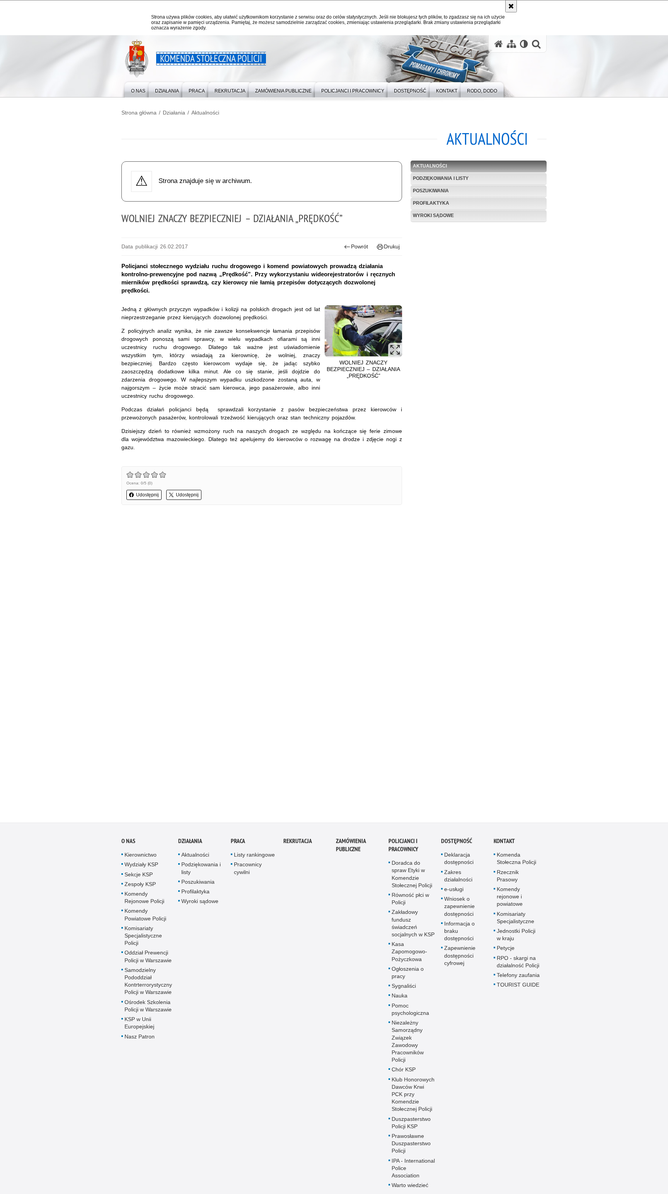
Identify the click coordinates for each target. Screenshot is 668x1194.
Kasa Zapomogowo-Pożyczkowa (409, 954)
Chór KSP (404, 1073)
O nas (128, 844)
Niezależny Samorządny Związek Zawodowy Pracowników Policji (408, 1044)
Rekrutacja (297, 844)
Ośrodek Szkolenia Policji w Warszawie (148, 1009)
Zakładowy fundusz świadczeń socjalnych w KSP (413, 926)
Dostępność (456, 844)
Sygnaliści (404, 989)
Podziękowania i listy (441, 178)
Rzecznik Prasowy (508, 879)
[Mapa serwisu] (511, 44)
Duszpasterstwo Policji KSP (411, 1125)
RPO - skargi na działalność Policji (518, 965)
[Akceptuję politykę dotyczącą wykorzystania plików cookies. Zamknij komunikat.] (511, 6)
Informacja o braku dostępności (459, 934)
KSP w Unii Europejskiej (139, 1026)
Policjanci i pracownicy (403, 848)
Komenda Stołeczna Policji (516, 862)
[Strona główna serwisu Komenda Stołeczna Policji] (498, 44)
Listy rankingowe (254, 858)
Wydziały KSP (141, 868)
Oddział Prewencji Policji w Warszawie (148, 959)
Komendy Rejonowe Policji (144, 900)
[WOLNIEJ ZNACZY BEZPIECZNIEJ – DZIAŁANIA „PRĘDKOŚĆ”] (363, 331)
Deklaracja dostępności (459, 862)
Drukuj (392, 246)
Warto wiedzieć (410, 1188)
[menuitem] (138, 89)
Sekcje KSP (138, 877)
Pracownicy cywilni (248, 871)
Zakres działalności (458, 879)
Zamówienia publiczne (351, 848)
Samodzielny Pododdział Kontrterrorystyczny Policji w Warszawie (148, 984)
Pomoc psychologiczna (410, 1012)
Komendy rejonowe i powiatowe (510, 899)
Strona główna (139, 112)
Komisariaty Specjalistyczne (515, 920)
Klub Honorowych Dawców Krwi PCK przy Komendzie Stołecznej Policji (413, 1097)
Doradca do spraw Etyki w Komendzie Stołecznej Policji (412, 877)
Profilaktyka (431, 203)
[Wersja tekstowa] (524, 44)
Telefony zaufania (518, 978)
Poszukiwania (431, 190)
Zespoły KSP (140, 887)
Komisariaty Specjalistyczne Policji (143, 938)
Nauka (399, 999)
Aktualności (205, 112)
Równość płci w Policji (410, 901)
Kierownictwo (140, 858)
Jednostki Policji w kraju (516, 937)
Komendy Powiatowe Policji (145, 918)
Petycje (506, 951)
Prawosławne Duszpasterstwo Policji (411, 1146)
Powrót (359, 246)
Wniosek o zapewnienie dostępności (459, 909)
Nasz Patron (139, 1040)
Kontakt (504, 844)
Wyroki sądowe (433, 215)
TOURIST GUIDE (518, 988)
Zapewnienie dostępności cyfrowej (459, 958)
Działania (174, 112)
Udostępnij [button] (147, 495)
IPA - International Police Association (413, 1171)
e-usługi (454, 892)
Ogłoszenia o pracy (408, 975)
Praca (238, 844)
